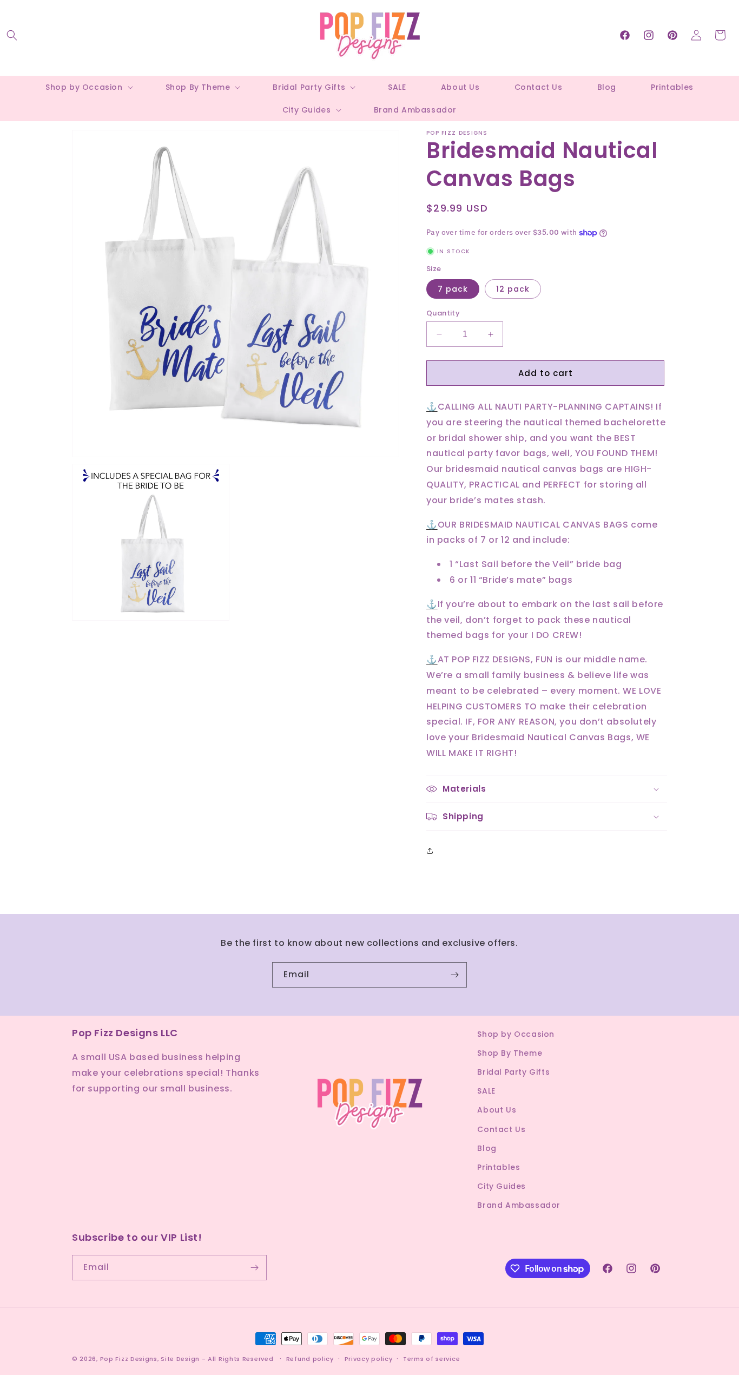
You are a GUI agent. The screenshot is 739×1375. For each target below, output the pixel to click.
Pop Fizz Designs (128, 1358)
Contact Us (501, 1129)
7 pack (453, 289)
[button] (12, 35)
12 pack (513, 289)
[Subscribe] (454, 975)
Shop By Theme (509, 1053)
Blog (486, 1148)
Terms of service (431, 1358)
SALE (486, 1090)
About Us (496, 1109)
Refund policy (310, 1358)
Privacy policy (369, 1358)
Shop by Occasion (516, 1034)
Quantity (443, 313)
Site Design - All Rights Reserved (217, 1358)
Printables (498, 1167)
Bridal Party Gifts (513, 1072)
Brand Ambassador (518, 1205)
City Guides (501, 1186)
